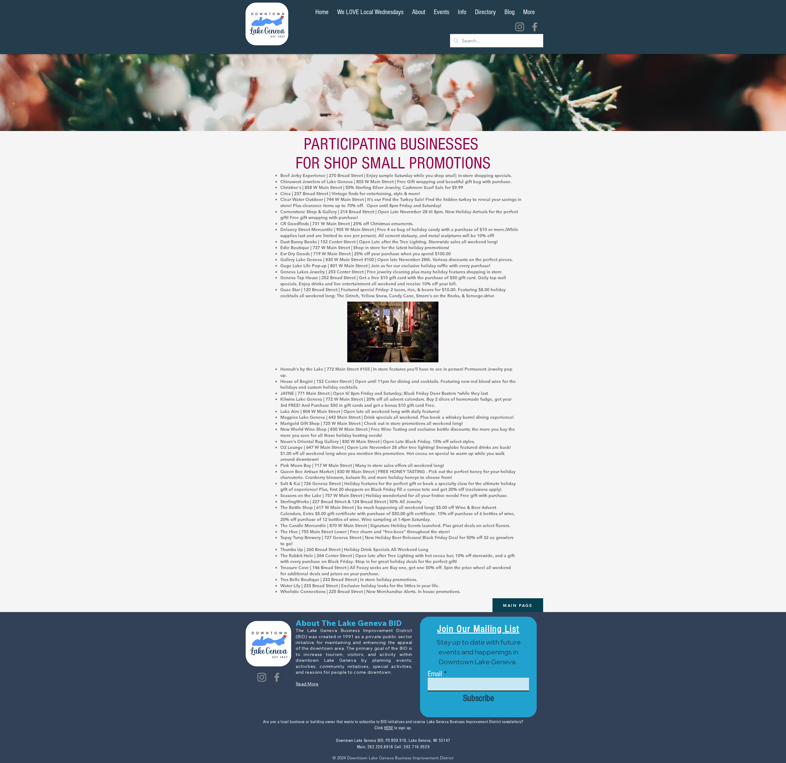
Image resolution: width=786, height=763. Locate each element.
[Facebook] (535, 27)
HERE (388, 728)
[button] (485, 12)
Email (435, 674)
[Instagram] (520, 27)
